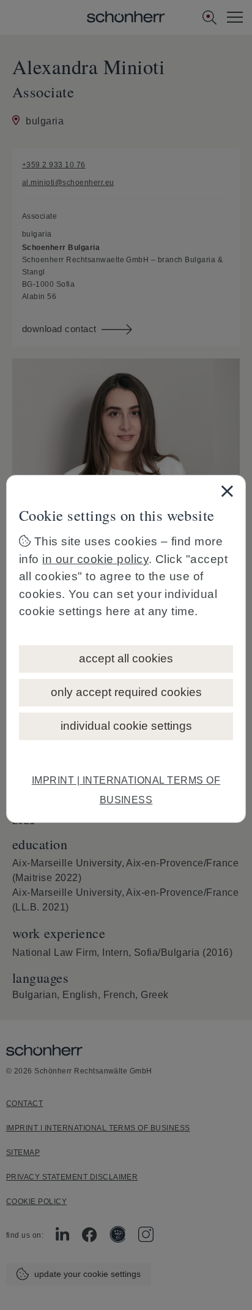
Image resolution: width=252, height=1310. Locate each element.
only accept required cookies (126, 692)
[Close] (227, 491)
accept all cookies (126, 658)
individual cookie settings (126, 725)
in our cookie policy (95, 559)
